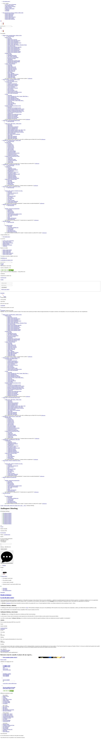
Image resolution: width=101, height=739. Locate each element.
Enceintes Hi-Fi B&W (11, 151)
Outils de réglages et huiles (12, 91)
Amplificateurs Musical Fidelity (13, 178)
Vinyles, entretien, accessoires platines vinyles (11, 79)
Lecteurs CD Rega (10, 200)
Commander (2, 305)
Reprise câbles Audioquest (10, 19)
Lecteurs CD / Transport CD (12, 192)
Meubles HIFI (10, 183)
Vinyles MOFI (10, 104)
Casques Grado (10, 162)
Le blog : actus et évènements (10, 4)
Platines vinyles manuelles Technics (14, 51)
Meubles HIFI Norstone (11, 218)
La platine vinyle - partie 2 (8, 713)
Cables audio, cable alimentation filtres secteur (11, 120)
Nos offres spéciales (6, 221)
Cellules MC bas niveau (11, 67)
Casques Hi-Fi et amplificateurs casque (12, 156)
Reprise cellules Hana (9, 14)
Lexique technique (3, 628)
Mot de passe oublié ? (5, 289)
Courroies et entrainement (12, 83)
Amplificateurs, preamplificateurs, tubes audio (11, 164)
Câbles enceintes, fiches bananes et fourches (15, 132)
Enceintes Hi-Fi (10, 144)
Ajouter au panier (4, 549)
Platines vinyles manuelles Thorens (13, 52)
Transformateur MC (6, 721)
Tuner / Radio (10, 197)
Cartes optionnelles (10, 182)
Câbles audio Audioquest (12, 137)
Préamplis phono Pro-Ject (12, 62)
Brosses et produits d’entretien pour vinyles (15, 109)
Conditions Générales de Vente (8, 725)
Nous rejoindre (5, 728)
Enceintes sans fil (10, 146)
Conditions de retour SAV (7, 729)
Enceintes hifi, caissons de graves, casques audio (12, 140)
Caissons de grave (10, 147)
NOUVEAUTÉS (10, 36)
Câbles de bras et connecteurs (12, 126)
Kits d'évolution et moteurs (12, 85)
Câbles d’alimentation (11, 133)
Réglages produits (8, 7)
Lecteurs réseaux (10, 193)
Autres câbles (9, 135)
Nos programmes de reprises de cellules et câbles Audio (13, 12)
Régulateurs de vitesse (11, 58)
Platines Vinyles (6, 696)
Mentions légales (6, 724)
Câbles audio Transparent (12, 136)
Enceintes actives (10, 145)
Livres (8, 217)
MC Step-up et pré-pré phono (12, 57)
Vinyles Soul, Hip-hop (11, 103)
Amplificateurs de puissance (12, 169)
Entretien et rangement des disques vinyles (13, 105)
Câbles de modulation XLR (12, 128)
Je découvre (30, 78)
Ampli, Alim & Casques (7, 699)
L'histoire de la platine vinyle (8, 716)
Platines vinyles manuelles (12, 39)
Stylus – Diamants (10, 73)
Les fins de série (10, 228)
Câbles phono (10, 125)
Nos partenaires (6, 727)
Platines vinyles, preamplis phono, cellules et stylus (12, 35)
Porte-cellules (9, 72)
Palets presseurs (10, 88)
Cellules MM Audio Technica (12, 74)
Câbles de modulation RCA (12, 127)
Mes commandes (6, 706)
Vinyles (6, 94)
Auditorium (7, 9)
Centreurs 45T (10, 113)
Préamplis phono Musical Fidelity (13, 61)
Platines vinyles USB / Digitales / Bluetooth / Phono (17, 44)
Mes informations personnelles (8, 709)
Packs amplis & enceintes (12, 231)
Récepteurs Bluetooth (11, 196)
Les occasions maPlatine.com (12, 227)
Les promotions (10, 229)
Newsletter (7, 10)
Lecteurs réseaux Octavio (12, 202)
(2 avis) (1, 526)
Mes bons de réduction (7, 710)
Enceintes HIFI (8, 142)
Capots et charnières (11, 86)
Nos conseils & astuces (7, 590)
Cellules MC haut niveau (12, 69)
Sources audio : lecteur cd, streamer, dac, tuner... (12, 186)
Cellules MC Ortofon (11, 77)
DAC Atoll (9, 199)
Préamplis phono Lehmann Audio (13, 60)
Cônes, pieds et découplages (12, 93)
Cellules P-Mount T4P (11, 66)
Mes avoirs (5, 707)
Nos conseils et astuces (9, 5)
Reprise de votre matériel (9, 8)
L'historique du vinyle (7, 718)
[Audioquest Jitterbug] (7, 513)
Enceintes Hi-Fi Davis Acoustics (13, 153)
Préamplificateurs (10, 170)
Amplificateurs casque (11, 159)
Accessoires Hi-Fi (10, 212)
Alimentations (10, 59)
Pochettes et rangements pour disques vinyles (15, 111)
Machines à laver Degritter (12, 116)
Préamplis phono (8, 53)
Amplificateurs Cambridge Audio (13, 447)
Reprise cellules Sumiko (9, 17)
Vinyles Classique (10, 102)
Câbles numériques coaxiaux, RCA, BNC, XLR (16, 129)
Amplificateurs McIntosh (12, 177)
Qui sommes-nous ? (6, 1)
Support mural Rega (11, 219)
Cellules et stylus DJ (11, 71)
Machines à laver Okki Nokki (12, 117)
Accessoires (5, 698)
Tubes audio (9, 487)
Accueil (1, 505)
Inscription (2, 293)
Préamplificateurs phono (11, 55)
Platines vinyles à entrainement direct (14, 42)
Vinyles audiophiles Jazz (12, 97)
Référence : (2, 546)
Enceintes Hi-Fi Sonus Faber (12, 155)
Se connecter (4, 287)
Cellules (4, 697)
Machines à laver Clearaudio (12, 115)
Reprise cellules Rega (9, 15)
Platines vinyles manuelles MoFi (13, 48)
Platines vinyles (8, 37)
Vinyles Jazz (9, 101)
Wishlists (3, 565)
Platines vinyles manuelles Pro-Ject (13, 49)
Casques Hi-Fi (10, 158)
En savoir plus (3, 532)
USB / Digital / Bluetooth (12, 56)
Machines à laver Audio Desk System (14, 114)
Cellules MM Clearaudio (12, 75)
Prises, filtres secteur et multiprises (13, 134)
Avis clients (5, 589)
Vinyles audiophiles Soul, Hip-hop (13, 99)
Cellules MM (9, 65)
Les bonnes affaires (6, 701)
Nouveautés (9, 38)
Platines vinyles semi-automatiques (13, 40)
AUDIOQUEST (7, 534)
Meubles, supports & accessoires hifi (9, 204)
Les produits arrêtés (6, 702)
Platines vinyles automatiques (12, 41)
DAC (8, 467)
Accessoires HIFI (10, 184)
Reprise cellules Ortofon (9, 13)
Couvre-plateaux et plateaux (12, 87)
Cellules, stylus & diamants (10, 63)
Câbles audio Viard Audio (12, 138)
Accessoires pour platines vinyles (11, 81)
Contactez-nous (3, 277)
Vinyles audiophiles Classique (13, 98)
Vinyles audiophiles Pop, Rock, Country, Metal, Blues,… (18, 96)
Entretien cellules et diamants (12, 84)
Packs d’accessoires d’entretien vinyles (14, 112)
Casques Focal (10, 161)
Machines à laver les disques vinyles (14, 107)
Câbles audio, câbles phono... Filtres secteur (13, 123)
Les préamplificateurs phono (8, 715)
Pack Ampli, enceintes (11, 150)
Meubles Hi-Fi (10, 210)
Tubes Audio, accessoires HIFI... (11, 179)
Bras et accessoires (10, 90)
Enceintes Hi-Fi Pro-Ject (11, 154)
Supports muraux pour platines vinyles (14, 92)
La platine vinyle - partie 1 (8, 714)
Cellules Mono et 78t (11, 70)
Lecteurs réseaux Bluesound (12, 201)
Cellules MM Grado (11, 76)
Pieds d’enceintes (10, 149)
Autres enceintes (10, 148)
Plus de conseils (3, 659)
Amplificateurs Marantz (11, 176)
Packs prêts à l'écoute (11, 45)
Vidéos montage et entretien (10, 6)
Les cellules (5, 719)
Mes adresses (5, 708)
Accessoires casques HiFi (12, 160)
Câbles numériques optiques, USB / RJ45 (15, 130)
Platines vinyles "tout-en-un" (12, 43)
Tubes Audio (9, 181)
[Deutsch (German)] (3, 24)
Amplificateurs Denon (11, 175)
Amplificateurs (8, 166)
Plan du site (5, 730)
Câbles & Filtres (6, 700)
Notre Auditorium (6, 731)
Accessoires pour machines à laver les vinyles (15, 108)
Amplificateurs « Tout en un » (13, 171)
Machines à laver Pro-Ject (12, 118)
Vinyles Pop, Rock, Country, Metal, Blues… (15, 100)
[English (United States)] (3, 23)
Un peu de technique (6, 720)
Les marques (5, 703)
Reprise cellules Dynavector (10, 16)
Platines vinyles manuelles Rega (13, 50)
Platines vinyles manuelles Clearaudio (14, 46)
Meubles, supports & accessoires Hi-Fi (12, 208)
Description (5, 588)
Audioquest (8, 603)
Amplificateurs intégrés (11, 168)
